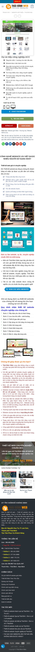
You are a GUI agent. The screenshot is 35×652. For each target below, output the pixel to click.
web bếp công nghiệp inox (26, 139)
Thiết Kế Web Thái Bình (12, 548)
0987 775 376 (15, 557)
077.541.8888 (15, 554)
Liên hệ (21, 646)
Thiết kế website (15, 545)
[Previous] (1, 484)
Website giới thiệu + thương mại (22, 12)
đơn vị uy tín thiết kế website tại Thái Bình (17, 137)
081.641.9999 (15, 551)
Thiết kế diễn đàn (6, 599)
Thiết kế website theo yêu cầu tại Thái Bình (17, 629)
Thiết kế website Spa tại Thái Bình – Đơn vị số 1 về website (18, 617)
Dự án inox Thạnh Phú (26, 491)
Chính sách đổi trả (7, 593)
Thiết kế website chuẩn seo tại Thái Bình (16, 626)
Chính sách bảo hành (8, 590)
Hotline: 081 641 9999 (17, 460)
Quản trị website (6, 602)
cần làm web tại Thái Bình (11, 135)
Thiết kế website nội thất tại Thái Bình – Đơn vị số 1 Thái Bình (18, 622)
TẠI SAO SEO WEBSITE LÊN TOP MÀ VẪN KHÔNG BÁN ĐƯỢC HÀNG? (18, 635)
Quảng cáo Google (7, 581)
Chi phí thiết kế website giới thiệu (11, 575)
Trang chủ (6, 12)
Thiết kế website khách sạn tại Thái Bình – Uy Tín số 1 (18, 612)
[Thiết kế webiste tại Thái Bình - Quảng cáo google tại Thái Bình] (17, 6)
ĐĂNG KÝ (17, 1)
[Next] (34, 484)
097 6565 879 (15, 560)
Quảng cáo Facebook (8, 584)
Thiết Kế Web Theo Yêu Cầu (10, 578)
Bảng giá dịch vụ (6, 596)
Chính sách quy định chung (9, 587)
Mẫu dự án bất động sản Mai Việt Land (9, 492)
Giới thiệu (14, 646)
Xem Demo (25, 126)
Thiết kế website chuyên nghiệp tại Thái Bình (18, 631)
